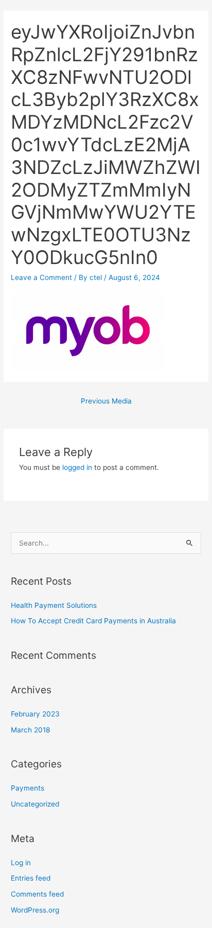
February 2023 (35, 714)
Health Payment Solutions (54, 605)
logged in (77, 467)
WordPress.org (35, 910)
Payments (27, 788)
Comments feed (37, 894)
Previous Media (106, 401)
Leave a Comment (41, 277)
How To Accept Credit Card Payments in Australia (93, 621)
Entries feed (30, 878)
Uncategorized (35, 804)
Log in (21, 863)
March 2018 (30, 730)
